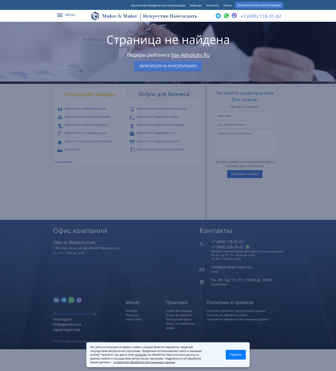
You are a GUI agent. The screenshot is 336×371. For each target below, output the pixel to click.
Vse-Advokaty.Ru (190, 54)
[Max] (234, 16)
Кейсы (228, 5)
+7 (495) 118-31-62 (261, 16)
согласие (141, 354)
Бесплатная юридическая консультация (158, 5)
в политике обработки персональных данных (144, 362)
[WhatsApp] (226, 16)
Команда (195, 5)
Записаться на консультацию (259, 5)
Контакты (212, 5)
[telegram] (218, 16)
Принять (236, 354)
